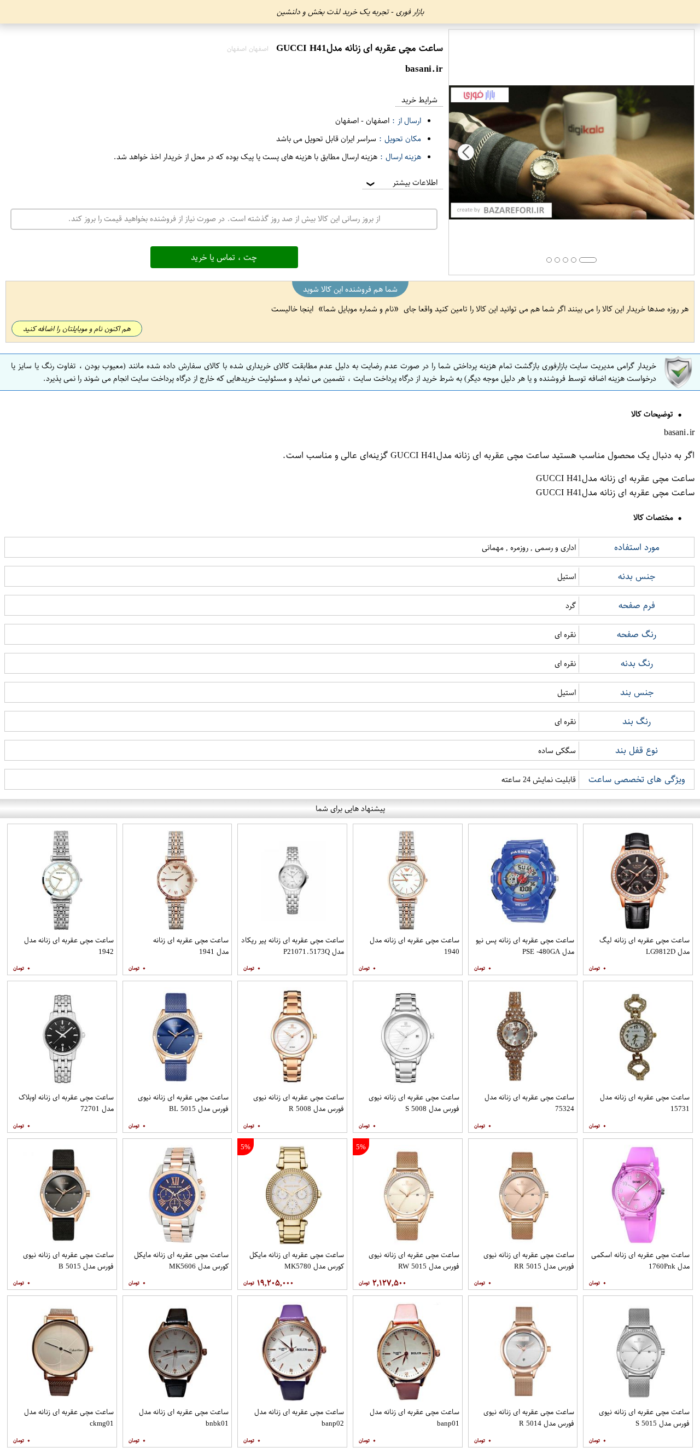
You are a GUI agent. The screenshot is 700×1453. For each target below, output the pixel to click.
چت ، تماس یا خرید (224, 257)
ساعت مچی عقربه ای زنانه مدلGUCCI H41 (469, 455)
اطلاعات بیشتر (401, 182)
